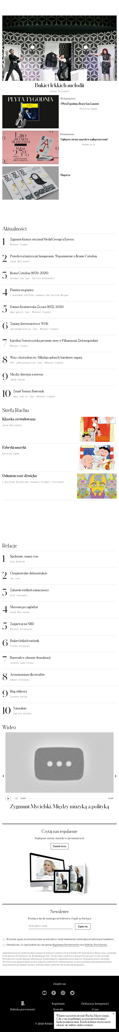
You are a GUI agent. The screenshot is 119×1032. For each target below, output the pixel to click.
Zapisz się (83, 926)
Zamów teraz (59, 846)
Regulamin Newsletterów (65, 945)
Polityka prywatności (22, 1009)
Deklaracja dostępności (95, 1003)
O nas (95, 1009)
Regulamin (58, 1003)
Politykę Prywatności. (96, 945)
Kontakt (58, 1009)
